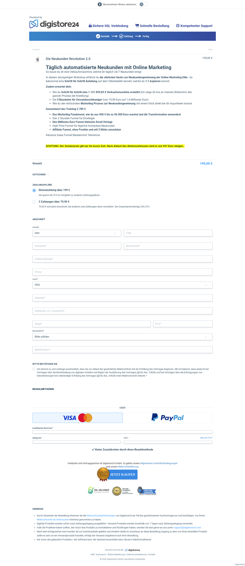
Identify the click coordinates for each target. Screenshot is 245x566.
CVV (126, 438)
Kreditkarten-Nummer (42, 428)
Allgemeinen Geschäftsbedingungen (159, 463)
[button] (115, 233)
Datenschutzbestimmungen (100, 515)
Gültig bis (37, 438)
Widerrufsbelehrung (128, 466)
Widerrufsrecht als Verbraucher (53, 519)
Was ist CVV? (206, 438)
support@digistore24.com (187, 527)
